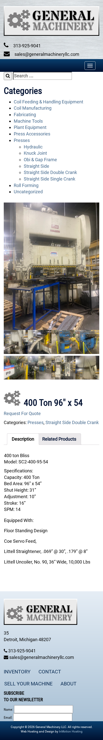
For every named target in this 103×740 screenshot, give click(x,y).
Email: (8, 717)
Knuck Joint (35, 153)
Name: (8, 709)
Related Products (59, 439)
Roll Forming (26, 185)
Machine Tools (28, 121)
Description (23, 439)
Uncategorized (28, 191)
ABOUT (68, 684)
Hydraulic (33, 146)
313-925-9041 (26, 45)
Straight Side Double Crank (50, 172)
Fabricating (25, 114)
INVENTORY (17, 672)
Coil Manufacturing (33, 108)
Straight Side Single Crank (49, 178)
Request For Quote (22, 413)
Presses (22, 140)
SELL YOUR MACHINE (28, 684)
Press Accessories (32, 133)
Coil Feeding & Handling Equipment (48, 101)
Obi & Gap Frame (40, 159)
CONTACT (49, 672)
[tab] (23, 439)
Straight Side (36, 166)
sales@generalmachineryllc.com (46, 54)
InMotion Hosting (70, 731)
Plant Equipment (30, 127)
